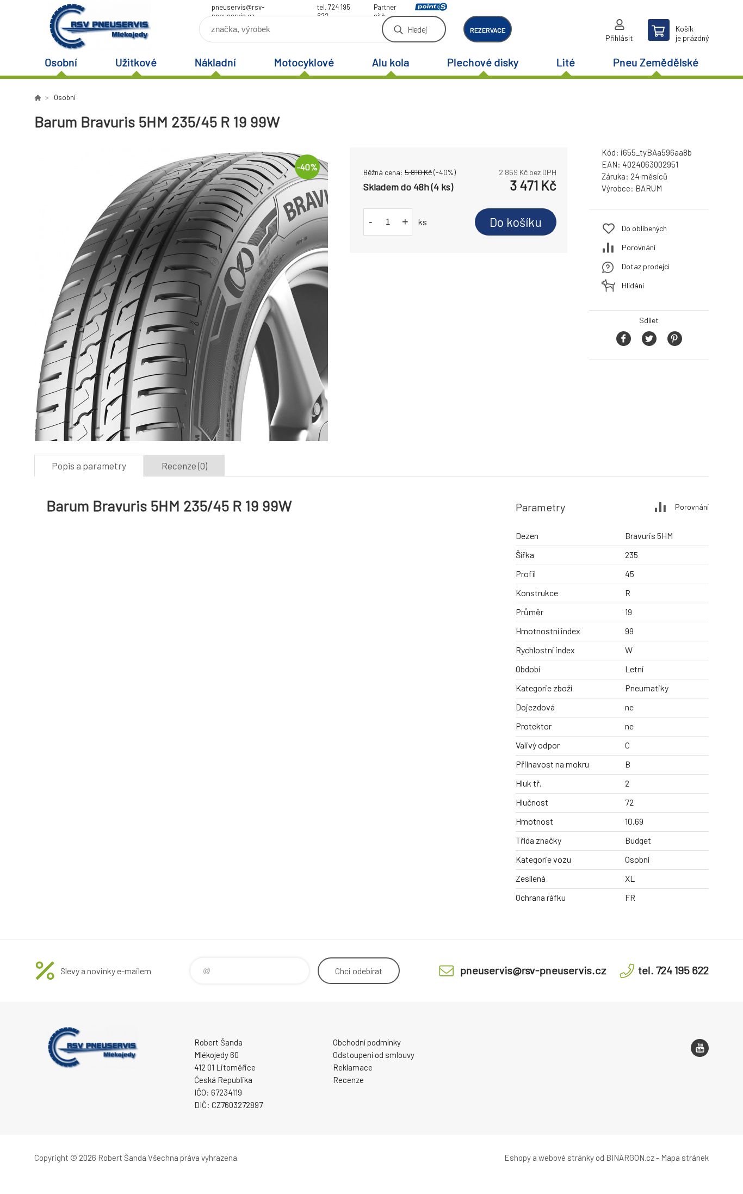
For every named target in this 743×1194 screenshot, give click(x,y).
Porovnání (638, 247)
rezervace (487, 30)
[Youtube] (700, 1048)
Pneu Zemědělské (655, 62)
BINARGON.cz (630, 1157)
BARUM (648, 188)
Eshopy (517, 1157)
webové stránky (566, 1157)
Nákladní (215, 62)
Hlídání (633, 285)
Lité (565, 62)
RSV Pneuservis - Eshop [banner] (99, 25)
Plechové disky (482, 62)
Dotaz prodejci (646, 266)
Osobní (61, 62)
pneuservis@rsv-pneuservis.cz (238, 8)
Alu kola (390, 62)
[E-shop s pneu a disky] (37, 97)
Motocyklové (304, 62)
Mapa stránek (685, 1157)
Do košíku (516, 222)
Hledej (417, 29)
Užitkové (136, 62)
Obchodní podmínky (367, 1042)
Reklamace (353, 1067)
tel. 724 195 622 (333, 8)
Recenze (348, 1080)
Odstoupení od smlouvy (373, 1055)
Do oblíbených (644, 228)
